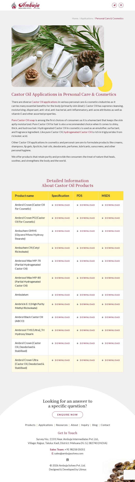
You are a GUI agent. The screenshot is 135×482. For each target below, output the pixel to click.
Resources (62, 424)
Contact (105, 424)
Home (75, 18)
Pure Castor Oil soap (23, 120)
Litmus (82, 469)
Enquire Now (67, 414)
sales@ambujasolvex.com (68, 453)
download (62, 205)
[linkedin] (67, 459)
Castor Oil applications (45, 101)
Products (30, 424)
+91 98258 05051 (75, 449)
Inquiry (85, 424)
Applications (86, 18)
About (74, 424)
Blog (95, 424)
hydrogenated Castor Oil (78, 131)
